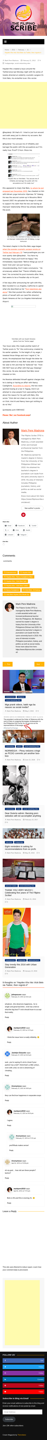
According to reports (21, 386)
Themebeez (22, 1435)
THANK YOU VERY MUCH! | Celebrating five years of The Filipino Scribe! (22, 892)
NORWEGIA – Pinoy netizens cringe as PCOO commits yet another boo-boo (22, 753)
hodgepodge (9, 63)
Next (38, 664)
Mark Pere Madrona (12, 60)
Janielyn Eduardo (18, 1053)
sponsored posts (34, 960)
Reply (7, 1017)
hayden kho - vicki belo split (16, 581)
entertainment (11, 572)
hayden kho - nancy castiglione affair (19, 577)
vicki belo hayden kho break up (17, 594)
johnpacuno (16, 994)
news (18, 809)
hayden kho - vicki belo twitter (17, 585)
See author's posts (32, 508)
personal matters (11, 886)
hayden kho (27, 572)
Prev (8, 664)
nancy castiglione (12, 590)
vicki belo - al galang (32, 590)
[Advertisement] (23, 105)
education (9, 842)
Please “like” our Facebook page (16, 415)
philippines (21, 697)
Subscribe (9, 1419)
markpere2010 (19, 1028)
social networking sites (22, 63)
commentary (10, 746)
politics (19, 746)
